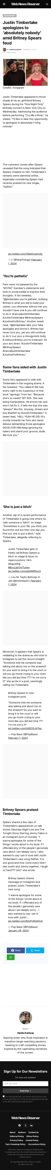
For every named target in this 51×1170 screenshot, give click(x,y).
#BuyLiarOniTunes (19, 567)
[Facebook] (19, 1125)
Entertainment (9, 15)
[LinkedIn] (31, 1125)
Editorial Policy (17, 1136)
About (12, 1132)
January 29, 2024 (18, 930)
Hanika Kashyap (25, 1033)
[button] (4, 4)
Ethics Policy (32, 1136)
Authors (22, 1132)
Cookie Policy (32, 1140)
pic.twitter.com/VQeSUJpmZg (25, 253)
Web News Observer (25, 4)
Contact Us (33, 1132)
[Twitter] (25, 1125)
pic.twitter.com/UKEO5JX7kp (25, 728)
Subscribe (24, 1091)
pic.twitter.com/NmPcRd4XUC (25, 921)
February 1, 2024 (18, 738)
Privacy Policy (16, 1140)
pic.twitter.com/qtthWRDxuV (24, 571)
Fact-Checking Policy (15, 1144)
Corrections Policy (36, 1144)
